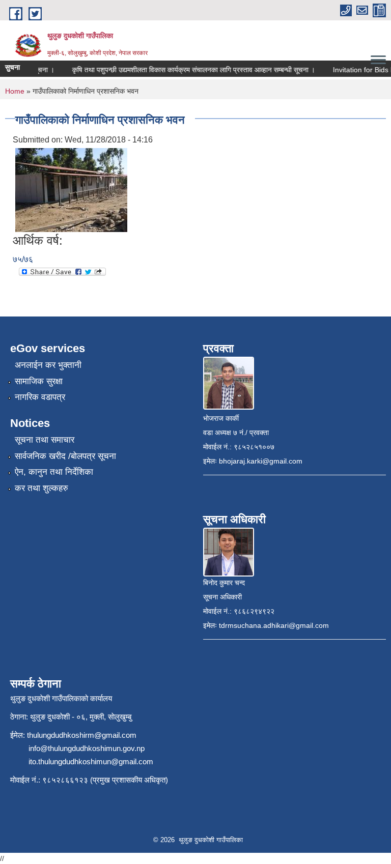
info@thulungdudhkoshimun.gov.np (87, 748)
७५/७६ (23, 259)
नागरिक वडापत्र (40, 397)
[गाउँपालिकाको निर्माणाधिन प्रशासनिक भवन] (71, 189)
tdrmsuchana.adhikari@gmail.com (274, 625)
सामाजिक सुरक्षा (39, 381)
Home (14, 91)
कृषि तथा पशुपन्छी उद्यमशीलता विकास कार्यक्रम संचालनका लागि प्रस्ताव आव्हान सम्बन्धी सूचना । (188, 70)
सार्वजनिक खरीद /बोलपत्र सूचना (65, 456)
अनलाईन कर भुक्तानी (48, 365)
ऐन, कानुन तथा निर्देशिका (54, 472)
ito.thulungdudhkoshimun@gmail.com (91, 761)
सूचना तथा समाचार (44, 440)
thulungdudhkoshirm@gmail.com (81, 735)
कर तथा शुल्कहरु (41, 488)
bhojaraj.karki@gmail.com (260, 461)
